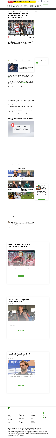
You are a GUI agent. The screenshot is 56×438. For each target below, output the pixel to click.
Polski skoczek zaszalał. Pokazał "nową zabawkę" (43, 188)
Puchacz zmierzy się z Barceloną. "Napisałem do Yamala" (13, 189)
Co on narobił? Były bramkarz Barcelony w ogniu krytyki (26, 200)
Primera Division (21, 418)
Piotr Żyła (32, 421)
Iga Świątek (32, 418)
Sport (34, 429)
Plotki (24, 429)
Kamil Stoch (32, 414)
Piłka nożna (14, 8)
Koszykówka (10, 423)
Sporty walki (34, 8)
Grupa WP (13, 428)
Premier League (21, 415)
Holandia (17, 164)
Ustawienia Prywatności (30, 428)
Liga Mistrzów (21, 414)
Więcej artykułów (41, 198)
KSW (8, 425)
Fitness (9, 422)
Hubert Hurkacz (33, 422)
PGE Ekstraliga (21, 422)
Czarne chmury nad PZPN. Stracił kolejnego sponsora (41, 196)
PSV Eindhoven (24, 82)
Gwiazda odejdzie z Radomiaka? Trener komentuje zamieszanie (14, 178)
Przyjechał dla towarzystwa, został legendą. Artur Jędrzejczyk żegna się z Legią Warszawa (27, 189)
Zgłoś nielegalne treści (11, 227)
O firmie (16, 428)
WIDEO (38, 8)
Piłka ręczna (10, 419)
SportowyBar (9, 164)
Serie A (20, 419)
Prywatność (24, 428)
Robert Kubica (33, 415)
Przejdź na (10, 1)
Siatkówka (21, 8)
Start (8, 11)
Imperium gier (38, 429)
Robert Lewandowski (34, 412)
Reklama (35, 428)
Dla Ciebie (9, 8)
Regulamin (39, 428)
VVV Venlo (14, 11)
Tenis (18, 8)
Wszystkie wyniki (45, 5)
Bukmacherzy (29, 8)
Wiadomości (31, 429)
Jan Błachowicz (33, 419)
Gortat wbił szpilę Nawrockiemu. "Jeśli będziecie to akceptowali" (41, 194)
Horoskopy (12, 429)
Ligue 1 (20, 421)
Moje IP (27, 429)
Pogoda (9, 429)
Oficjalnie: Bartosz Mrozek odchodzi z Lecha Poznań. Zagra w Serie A (27, 178)
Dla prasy (19, 428)
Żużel (25, 8)
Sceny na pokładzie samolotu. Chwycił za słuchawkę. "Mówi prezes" (42, 192)
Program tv (16, 429)
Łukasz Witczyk (12, 36)
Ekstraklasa (20, 412)
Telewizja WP (21, 429)
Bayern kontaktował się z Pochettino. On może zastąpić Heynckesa (26, 68)
